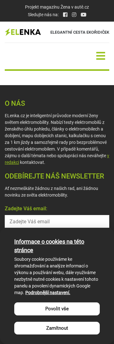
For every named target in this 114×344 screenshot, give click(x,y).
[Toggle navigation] (100, 56)
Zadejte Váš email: (26, 209)
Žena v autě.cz (74, 7)
